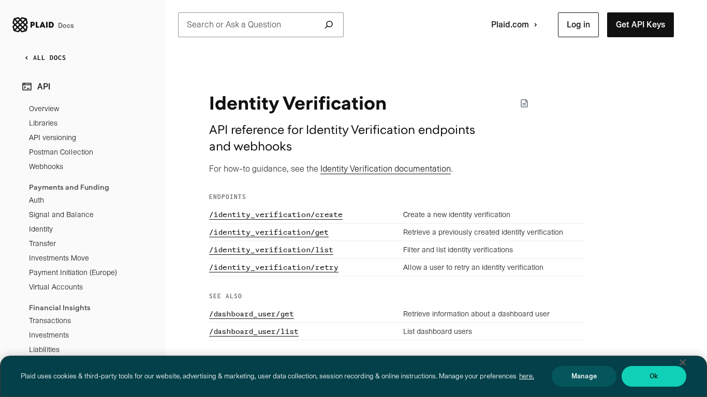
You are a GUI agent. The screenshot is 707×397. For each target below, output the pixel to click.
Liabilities (44, 349)
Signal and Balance (61, 214)
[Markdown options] (524, 103)
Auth (36, 200)
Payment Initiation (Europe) (73, 272)
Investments (49, 335)
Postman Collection (61, 152)
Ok (654, 376)
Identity (41, 229)
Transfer (42, 243)
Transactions (50, 320)
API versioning (52, 137)
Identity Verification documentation (385, 169)
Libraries (43, 123)
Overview (44, 108)
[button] (578, 24)
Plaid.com (510, 24)
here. (526, 376)
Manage (584, 376)
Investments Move (59, 258)
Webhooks (46, 166)
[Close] (682, 362)
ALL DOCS (49, 58)
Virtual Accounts (56, 287)
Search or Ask (234, 24)
